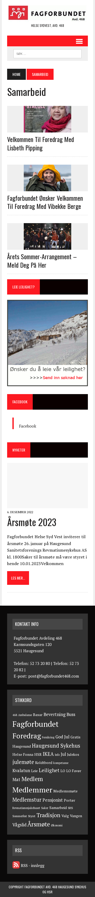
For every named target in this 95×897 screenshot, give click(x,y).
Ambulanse (25, 715)
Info (57, 755)
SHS (70, 808)
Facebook (19, 401)
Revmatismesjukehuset (26, 808)
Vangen (76, 815)
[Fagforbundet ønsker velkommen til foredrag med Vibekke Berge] (47, 187)
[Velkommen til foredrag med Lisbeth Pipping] (47, 129)
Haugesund (21, 746)
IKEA (48, 754)
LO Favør (73, 770)
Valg (65, 815)
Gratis (75, 737)
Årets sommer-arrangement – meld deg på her (42, 260)
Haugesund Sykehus (56, 745)
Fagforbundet (35, 724)
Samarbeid (58, 807)
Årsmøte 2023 (31, 522)
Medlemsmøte (65, 791)
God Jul (62, 737)
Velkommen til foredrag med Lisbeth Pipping (40, 143)
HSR (38, 754)
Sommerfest (19, 816)
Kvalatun (21, 770)
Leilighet (49, 770)
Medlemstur (26, 799)
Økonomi (57, 825)
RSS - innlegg (32, 865)
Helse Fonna (22, 754)
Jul (63, 754)
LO (62, 770)
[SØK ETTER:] (47, 53)
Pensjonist (52, 800)
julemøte (23, 762)
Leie (34, 770)
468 (14, 715)
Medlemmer (32, 790)
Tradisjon (48, 815)
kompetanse (60, 763)
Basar (37, 714)
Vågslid (19, 825)
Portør (69, 800)
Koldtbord (43, 762)
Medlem (32, 779)
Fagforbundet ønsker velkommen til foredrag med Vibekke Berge (45, 202)
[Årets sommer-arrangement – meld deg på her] (47, 246)
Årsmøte (38, 824)
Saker (44, 808)
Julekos (73, 754)
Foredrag (26, 736)
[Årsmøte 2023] (47, 504)
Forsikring (48, 737)
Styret (31, 816)
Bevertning (54, 714)
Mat (16, 779)
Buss (70, 714)
